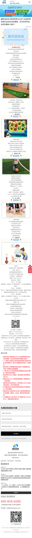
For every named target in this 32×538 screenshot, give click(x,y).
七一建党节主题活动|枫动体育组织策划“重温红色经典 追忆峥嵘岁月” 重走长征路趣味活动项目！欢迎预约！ (17, 363)
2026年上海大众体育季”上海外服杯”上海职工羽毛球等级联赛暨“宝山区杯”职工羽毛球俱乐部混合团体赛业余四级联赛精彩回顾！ (16, 477)
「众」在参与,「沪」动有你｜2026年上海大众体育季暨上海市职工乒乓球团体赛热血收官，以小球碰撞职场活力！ (15, 486)
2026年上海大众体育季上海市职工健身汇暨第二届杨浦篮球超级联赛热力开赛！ (16, 469)
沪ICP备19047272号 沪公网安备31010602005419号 (16, 532)
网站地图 (18, 461)
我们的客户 (10, 461)
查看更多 (16, 492)
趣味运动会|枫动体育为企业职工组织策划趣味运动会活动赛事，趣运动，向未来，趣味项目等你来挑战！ (16, 393)
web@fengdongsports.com (13, 508)
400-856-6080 (14, 3)
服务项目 (3, 461)
